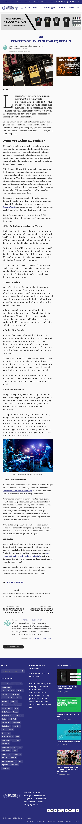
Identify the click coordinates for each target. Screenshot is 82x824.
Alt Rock (5, 694)
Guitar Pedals (25, 48)
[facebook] (56, 2)
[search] (78, 8)
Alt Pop (20, 691)
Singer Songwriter (9, 761)
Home (27, 8)
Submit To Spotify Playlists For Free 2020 (68, 715)
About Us (6, 2)
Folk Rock (6, 712)
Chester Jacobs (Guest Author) (18, 46)
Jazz (3, 729)
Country (14, 701)
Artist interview (8, 698)
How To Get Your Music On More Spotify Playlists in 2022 (67, 688)
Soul (20, 761)
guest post (18, 715)
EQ (11, 48)
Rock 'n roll (6, 754)
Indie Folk (12, 719)
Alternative (6, 687)
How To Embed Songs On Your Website (68, 742)
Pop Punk (16, 740)
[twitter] (59, 2)
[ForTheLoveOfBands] (12, 795)
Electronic (17, 705)
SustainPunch (9, 207)
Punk (19, 747)
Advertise (44, 2)
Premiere (5, 744)
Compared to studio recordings (17, 490)
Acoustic (5, 684)
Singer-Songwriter (9, 758)
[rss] (75, 2)
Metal (11, 729)
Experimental (7, 708)
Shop (55, 8)
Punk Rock (6, 751)
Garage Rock (7, 715)
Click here (34, 673)
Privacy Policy (27, 2)
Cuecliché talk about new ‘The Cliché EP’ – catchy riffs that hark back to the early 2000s (68, 769)
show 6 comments (12, 647)
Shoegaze (17, 754)
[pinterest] (62, 2)
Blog (35, 8)
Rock (14, 751)
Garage (15, 712)
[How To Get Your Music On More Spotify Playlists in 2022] (69, 676)
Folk (16, 708)
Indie (4, 719)
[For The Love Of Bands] (10, 8)
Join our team (16, 2)
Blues (19, 698)
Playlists (46, 8)
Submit (62, 8)
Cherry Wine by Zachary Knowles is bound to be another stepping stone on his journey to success (13, 611)
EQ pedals (17, 48)
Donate (52, 2)
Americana (15, 694)
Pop (17, 737)
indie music (6, 722)
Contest (5, 701)
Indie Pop (16, 722)
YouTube (5, 768)
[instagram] (64, 2)
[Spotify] (78, 2)
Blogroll (36, 2)
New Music (6, 733)
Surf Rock (14, 765)
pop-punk (6, 740)
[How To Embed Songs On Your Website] (69, 731)
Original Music (7, 737)
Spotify (4, 765)
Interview (16, 726)
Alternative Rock (8, 691)
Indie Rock (6, 726)
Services (70, 8)
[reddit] (73, 2)
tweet (16, 590)
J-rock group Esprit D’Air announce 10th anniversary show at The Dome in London (41, 611)
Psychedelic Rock (8, 747)
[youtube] (67, 2)
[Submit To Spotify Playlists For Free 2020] (69, 704)
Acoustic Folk (16, 684)
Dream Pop (6, 705)
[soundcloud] (70, 2)
